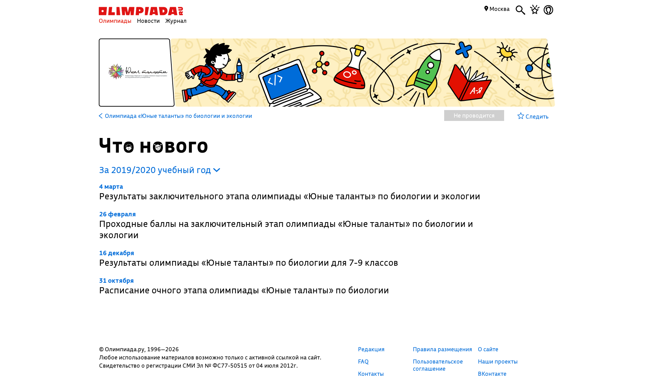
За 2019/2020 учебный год (156, 169)
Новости (148, 20)
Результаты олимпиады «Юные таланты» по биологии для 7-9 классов (248, 258)
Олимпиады (115, 20)
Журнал (176, 20)
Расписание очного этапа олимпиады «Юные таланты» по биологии (244, 286)
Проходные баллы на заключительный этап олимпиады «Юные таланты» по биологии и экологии (286, 225)
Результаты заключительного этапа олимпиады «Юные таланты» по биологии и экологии (289, 192)
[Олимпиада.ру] (141, 11)
